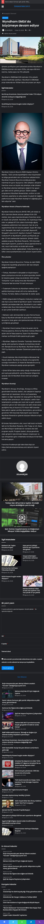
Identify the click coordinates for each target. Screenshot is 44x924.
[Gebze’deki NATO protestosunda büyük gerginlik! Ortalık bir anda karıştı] (7, 725)
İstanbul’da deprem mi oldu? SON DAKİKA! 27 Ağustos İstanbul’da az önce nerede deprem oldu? (28, 763)
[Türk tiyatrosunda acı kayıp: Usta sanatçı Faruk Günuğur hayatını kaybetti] (7, 783)
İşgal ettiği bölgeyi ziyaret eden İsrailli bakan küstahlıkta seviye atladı (19, 822)
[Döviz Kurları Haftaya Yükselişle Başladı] (11, 560)
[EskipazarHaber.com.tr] (22, 6)
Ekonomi (13, 13)
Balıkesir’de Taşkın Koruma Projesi (9, 547)
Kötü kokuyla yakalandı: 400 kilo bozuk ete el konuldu (27, 772)
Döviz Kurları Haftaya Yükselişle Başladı (10, 569)
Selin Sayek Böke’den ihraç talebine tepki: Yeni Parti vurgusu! (28, 802)
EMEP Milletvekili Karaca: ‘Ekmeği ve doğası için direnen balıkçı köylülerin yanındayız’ (19, 733)
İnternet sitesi (6, 651)
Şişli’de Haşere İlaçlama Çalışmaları (28, 714)
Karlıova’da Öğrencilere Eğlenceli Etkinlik (17, 708)
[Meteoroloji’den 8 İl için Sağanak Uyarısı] (7, 694)
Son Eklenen (22, 677)
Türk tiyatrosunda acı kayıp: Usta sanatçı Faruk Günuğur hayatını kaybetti (27, 782)
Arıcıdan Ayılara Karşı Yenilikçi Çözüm (16, 795)
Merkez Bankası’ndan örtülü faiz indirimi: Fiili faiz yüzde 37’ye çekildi (31, 591)
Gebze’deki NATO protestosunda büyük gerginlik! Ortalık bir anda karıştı (27, 725)
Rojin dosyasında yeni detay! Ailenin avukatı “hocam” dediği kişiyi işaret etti (18, 685)
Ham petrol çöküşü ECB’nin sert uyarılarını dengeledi (31, 547)
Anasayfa (6, 13)
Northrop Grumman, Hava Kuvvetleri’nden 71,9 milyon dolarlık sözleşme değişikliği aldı (19, 741)
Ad (3, 636)
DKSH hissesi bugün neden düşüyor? (11, 578)
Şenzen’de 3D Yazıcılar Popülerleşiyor (16, 810)
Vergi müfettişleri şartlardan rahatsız (30, 557)
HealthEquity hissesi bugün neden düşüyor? (18, 104)
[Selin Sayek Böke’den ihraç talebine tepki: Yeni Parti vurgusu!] (7, 804)
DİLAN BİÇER (8, 30)
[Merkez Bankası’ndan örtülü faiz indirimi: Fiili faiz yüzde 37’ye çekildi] (32, 581)
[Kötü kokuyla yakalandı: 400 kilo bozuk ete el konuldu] (7, 774)
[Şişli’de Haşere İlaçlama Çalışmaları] (7, 716)
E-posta (5, 644)
